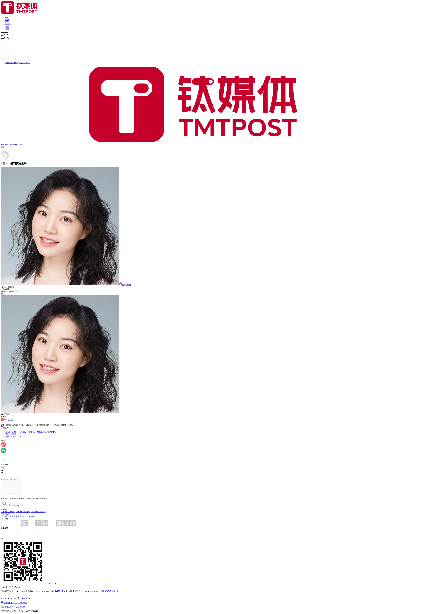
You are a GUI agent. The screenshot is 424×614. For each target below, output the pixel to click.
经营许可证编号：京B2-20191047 (13, 607)
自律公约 (41, 512)
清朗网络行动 (10, 60)
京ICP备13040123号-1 (21, 598)
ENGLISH (26, 63)
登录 (3, 503)
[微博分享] (3, 446)
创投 (7, 46)
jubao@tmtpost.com (42, 591)
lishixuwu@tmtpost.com (89, 591)
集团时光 (8, 56)
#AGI (3, 294)
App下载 (19, 63)
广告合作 (13, 516)
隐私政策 (34, 512)
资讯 (2, 144)
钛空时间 (8, 53)
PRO (11, 144)
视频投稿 (12, 63)
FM (21, 144)
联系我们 (26, 512)
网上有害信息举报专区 (110, 591)
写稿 (7, 63)
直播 (7, 29)
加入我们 (19, 512)
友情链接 (30, 516)
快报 (7, 20)
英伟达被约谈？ (11, 434)
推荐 (7, 17)
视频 (7, 27)
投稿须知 (11, 512)
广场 (7, 22)
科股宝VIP (9, 24)
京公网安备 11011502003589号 (15, 603)
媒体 (7, 42)
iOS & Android (50, 583)
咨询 (7, 49)
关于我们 (4, 512)
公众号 (8, 58)
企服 (7, 44)
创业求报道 (5, 516)
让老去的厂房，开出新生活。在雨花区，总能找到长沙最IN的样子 (31, 432)
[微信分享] (3, 452)
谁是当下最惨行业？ (13, 436)
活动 (7, 51)
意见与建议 (22, 516)
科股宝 (7, 144)
